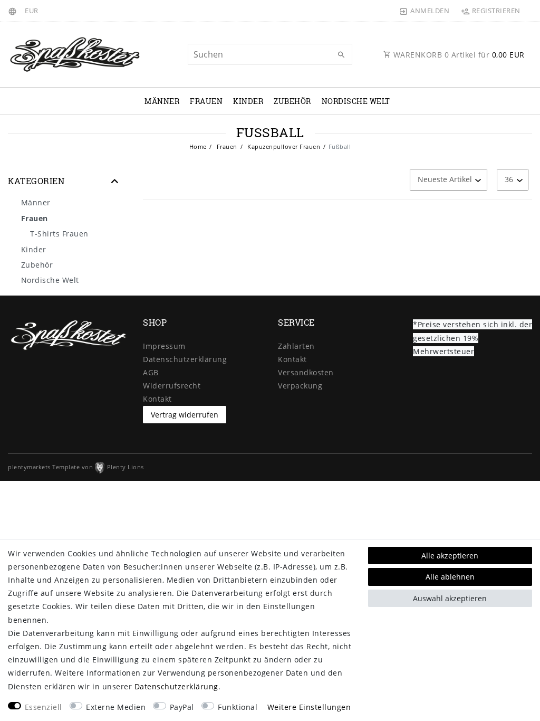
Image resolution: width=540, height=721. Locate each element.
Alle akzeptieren (449, 556)
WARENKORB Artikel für (458, 55)
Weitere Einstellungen (309, 707)
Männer (161, 101)
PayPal (182, 707)
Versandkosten (306, 372)
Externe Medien (116, 707)
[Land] (14, 10)
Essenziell (43, 707)
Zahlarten (296, 346)
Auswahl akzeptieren (450, 598)
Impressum (164, 346)
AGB (151, 372)
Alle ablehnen (450, 577)
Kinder (248, 101)
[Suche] (342, 54)
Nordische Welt (356, 101)
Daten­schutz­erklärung (185, 359)
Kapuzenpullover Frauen (283, 146)
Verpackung (300, 386)
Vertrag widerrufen (184, 415)
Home (198, 146)
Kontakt (157, 399)
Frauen (206, 101)
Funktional (237, 707)
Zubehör (292, 101)
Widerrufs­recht (171, 386)
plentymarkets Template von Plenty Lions (76, 467)
